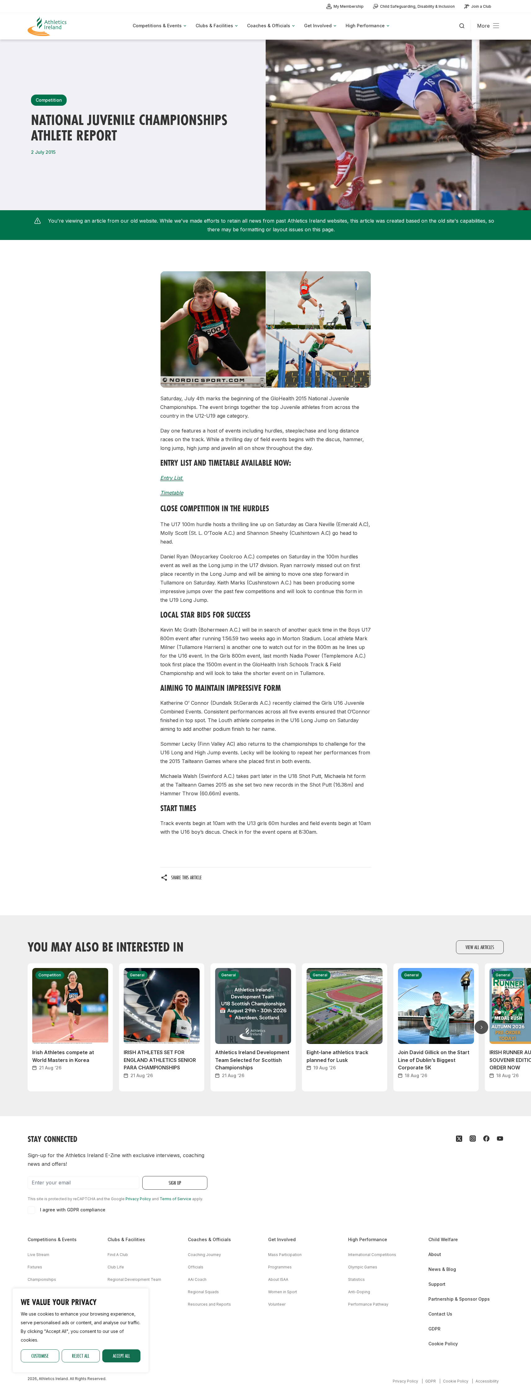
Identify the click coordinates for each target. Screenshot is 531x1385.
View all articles (480, 947)
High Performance (367, 1239)
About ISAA (278, 1279)
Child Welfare (443, 1239)
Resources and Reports (209, 1304)
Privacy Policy (138, 1198)
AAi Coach (197, 1279)
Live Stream (38, 1254)
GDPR (434, 1328)
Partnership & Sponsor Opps (459, 1299)
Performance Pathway (368, 1304)
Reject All (80, 1355)
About (434, 1254)
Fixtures (35, 1267)
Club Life (116, 1267)
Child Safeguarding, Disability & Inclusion (417, 6)
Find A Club (118, 1254)
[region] (80, 1330)
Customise (40, 1355)
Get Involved (282, 1239)
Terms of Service (175, 1198)
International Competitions (372, 1254)
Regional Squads (203, 1292)
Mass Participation (285, 1254)
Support (436, 1284)
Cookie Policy (443, 1343)
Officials (195, 1267)
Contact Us (440, 1313)
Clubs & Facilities (126, 1239)
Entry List (172, 478)
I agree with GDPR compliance (72, 1209)
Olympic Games (362, 1267)
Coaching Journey (204, 1254)
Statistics (356, 1279)
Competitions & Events (52, 1239)
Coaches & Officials (209, 1239)
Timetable (171, 493)
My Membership (349, 6)
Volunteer (276, 1304)
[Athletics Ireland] (48, 26)
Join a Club (481, 6)
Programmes (280, 1267)
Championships (42, 1279)
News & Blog (442, 1269)
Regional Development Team (134, 1279)
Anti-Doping (359, 1292)
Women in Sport (282, 1292)
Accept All (121, 1355)
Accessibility (487, 1381)
